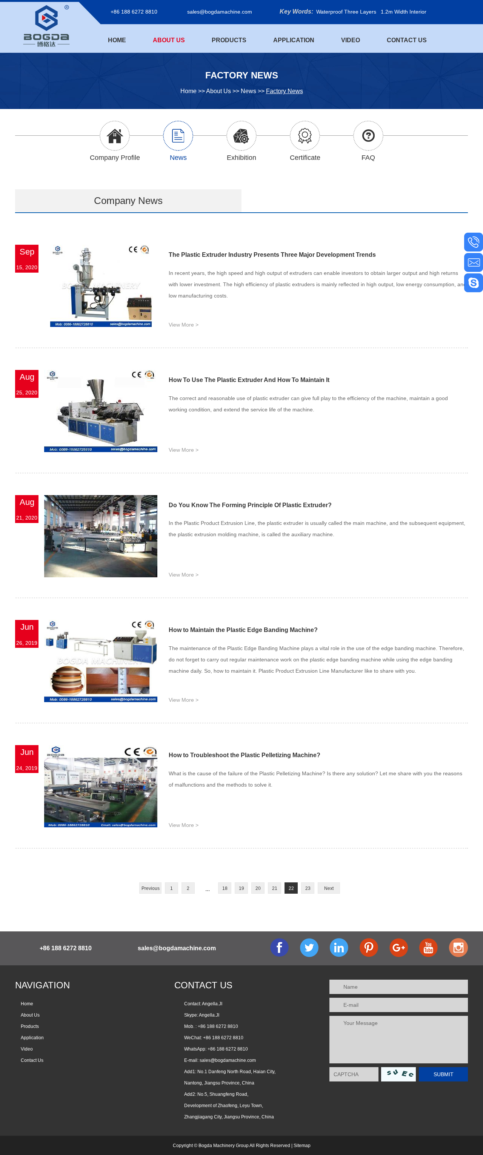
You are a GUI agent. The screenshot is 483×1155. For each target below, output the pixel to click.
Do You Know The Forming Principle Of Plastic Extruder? (250, 505)
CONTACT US (203, 985)
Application (293, 40)
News (248, 91)
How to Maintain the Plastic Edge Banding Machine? (243, 630)
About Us (169, 40)
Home (117, 40)
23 (308, 888)
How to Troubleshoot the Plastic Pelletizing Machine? (244, 755)
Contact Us (407, 40)
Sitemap (302, 1145)
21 (274, 888)
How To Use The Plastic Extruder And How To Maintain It (249, 380)
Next (329, 888)
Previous (151, 888)
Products (229, 40)
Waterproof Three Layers (346, 12)
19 (241, 888)
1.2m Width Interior (403, 12)
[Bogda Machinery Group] (46, 26)
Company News (128, 200)
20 (258, 888)
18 (225, 888)
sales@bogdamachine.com (219, 12)
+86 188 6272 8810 (228, 1049)
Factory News (284, 91)
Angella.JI (209, 1015)
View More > (183, 325)
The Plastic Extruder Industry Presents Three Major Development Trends (272, 255)
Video (350, 40)
